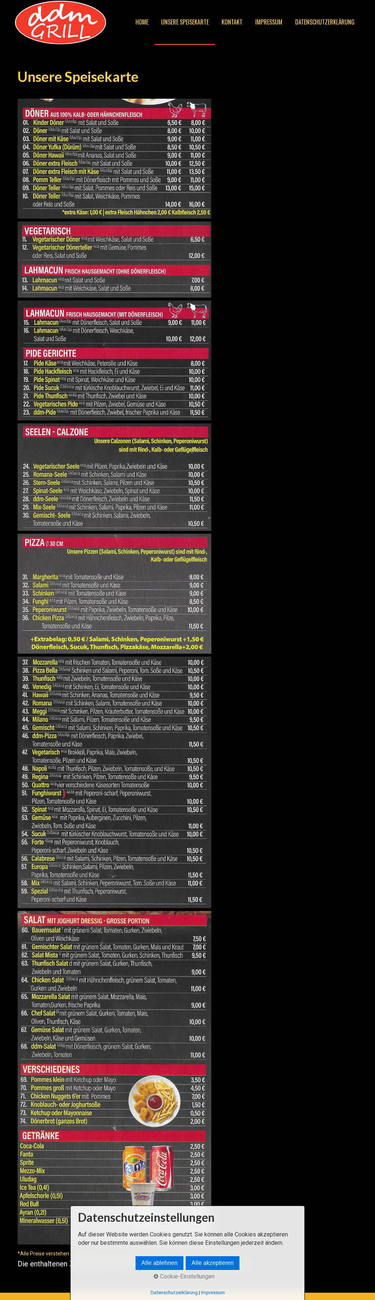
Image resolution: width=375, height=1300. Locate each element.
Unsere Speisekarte (185, 22)
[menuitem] (141, 22)
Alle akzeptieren (213, 1263)
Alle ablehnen (159, 1263)
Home (141, 22)
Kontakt (232, 22)
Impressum (268, 22)
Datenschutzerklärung (324, 22)
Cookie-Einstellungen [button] (187, 1276)
